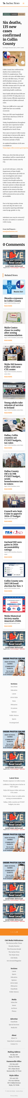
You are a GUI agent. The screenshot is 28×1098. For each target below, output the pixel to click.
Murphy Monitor (14, 946)
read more (8, 306)
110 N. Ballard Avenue (14, 1083)
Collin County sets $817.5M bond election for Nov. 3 (13, 583)
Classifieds (14, 989)
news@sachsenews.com (10, 231)
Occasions (14, 708)
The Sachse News (14, 952)
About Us (14, 1038)
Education (19, 371)
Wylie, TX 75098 (14, 1057)
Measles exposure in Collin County (13, 299)
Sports (14, 719)
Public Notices (14, 715)
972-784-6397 (14, 1064)
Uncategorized (14, 723)
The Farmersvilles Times (14, 943)
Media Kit (14, 1027)
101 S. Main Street (14, 1069)
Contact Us (14, 1044)
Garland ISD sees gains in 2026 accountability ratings (13, 546)
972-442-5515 (14, 1078)
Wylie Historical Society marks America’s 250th (12, 618)
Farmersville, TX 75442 (14, 1071)
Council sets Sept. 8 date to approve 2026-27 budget (13, 514)
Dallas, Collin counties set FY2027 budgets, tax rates (12, 439)
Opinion (14, 712)
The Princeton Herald (14, 949)
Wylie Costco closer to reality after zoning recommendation (13, 331)
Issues (14, 1005)
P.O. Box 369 (14, 1055)
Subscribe (14, 1002)
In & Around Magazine (14, 961)
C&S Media (14, 958)
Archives (14, 1008)
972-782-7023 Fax (14, 1066)
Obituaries (14, 704)
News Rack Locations (14, 1041)
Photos (14, 1011)
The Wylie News (14, 955)
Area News (13, 303)
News (21, 337)
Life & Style (14, 697)
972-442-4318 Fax (14, 1080)
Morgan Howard (8, 47)
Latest (22, 47)
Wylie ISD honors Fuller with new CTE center (13, 367)
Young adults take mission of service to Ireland (13, 405)
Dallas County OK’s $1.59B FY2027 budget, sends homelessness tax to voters (13, 477)
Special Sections (14, 1025)
